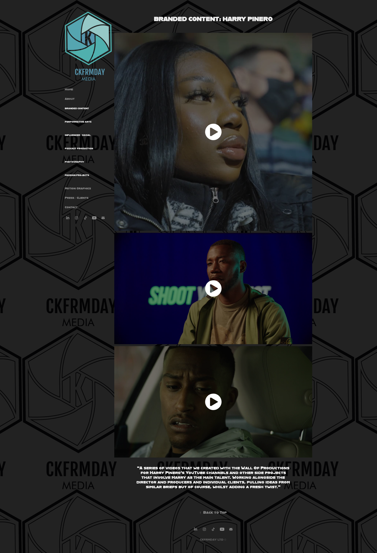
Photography (74, 162)
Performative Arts (78, 122)
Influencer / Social (78, 135)
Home (69, 89)
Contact (71, 207)
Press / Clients (76, 197)
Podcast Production (79, 148)
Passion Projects (77, 175)
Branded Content (77, 108)
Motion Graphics (78, 188)
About (70, 98)
